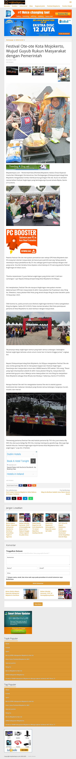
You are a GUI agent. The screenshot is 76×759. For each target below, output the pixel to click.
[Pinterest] (30, 485)
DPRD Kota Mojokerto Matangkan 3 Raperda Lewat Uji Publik (51, 527)
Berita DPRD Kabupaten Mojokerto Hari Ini (20, 655)
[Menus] (70, 2)
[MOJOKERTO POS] (14, 2)
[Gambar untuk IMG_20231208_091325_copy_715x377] (25, 69)
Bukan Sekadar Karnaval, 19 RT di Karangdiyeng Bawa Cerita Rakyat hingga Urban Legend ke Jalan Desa (24, 529)
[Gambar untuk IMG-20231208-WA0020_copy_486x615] (64, 74)
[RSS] (34, 485)
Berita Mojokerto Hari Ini (14, 671)
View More (38, 604)
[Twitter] (25, 485)
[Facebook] (21, 485)
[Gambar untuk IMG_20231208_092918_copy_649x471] (12, 70)
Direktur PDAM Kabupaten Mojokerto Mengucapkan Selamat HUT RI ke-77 (30, 678)
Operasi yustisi (11, 663)
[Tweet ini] (14, 498)
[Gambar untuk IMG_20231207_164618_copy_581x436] (38, 70)
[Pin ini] (19, 498)
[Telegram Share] (25, 498)
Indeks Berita (31, 756)
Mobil (7, 644)
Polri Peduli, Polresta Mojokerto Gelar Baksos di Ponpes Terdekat (21, 492)
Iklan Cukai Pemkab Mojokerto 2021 (17, 659)
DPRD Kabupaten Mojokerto (15, 675)
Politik (8, 647)
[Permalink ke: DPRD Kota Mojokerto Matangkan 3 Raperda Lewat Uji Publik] (51, 517)
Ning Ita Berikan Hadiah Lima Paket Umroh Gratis (55, 492)
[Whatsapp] (30, 498)
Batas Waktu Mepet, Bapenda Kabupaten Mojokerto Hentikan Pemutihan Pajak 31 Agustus (12, 595)
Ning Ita (8, 667)
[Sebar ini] (8, 498)
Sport (7, 651)
